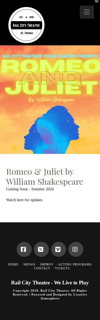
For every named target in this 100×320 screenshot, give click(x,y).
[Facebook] (24, 249)
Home (13, 264)
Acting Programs (75, 264)
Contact (42, 268)
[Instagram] (75, 249)
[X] (41, 249)
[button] (87, 12)
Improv (47, 264)
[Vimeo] (58, 249)
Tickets (62, 268)
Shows (29, 264)
